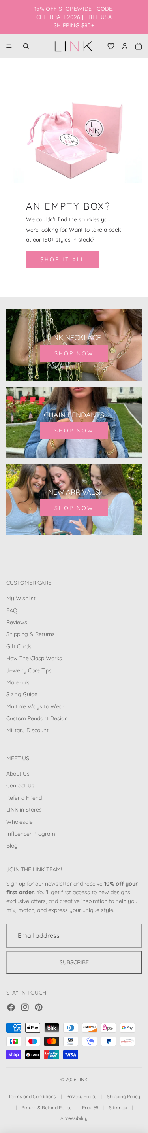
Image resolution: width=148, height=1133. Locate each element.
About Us (18, 773)
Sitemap (118, 1107)
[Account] (124, 46)
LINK (82, 1079)
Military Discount (27, 730)
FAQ (11, 610)
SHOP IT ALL (62, 259)
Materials (18, 682)
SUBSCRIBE (74, 962)
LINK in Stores (24, 810)
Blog (12, 846)
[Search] (26, 46)
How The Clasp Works (34, 658)
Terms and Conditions (32, 1096)
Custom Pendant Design (37, 718)
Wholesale (19, 821)
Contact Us (20, 785)
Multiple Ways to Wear (35, 706)
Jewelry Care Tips (29, 670)
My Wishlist (21, 598)
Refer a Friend (24, 797)
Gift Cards (19, 646)
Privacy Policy (81, 1096)
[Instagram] (25, 1007)
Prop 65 (90, 1107)
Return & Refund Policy (46, 1107)
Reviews (16, 622)
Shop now (74, 353)
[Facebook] (11, 1007)
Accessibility (74, 1118)
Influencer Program (30, 833)
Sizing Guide (21, 694)
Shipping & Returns (30, 634)
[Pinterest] (38, 1007)
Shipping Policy (123, 1096)
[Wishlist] (111, 46)
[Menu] (9, 46)
